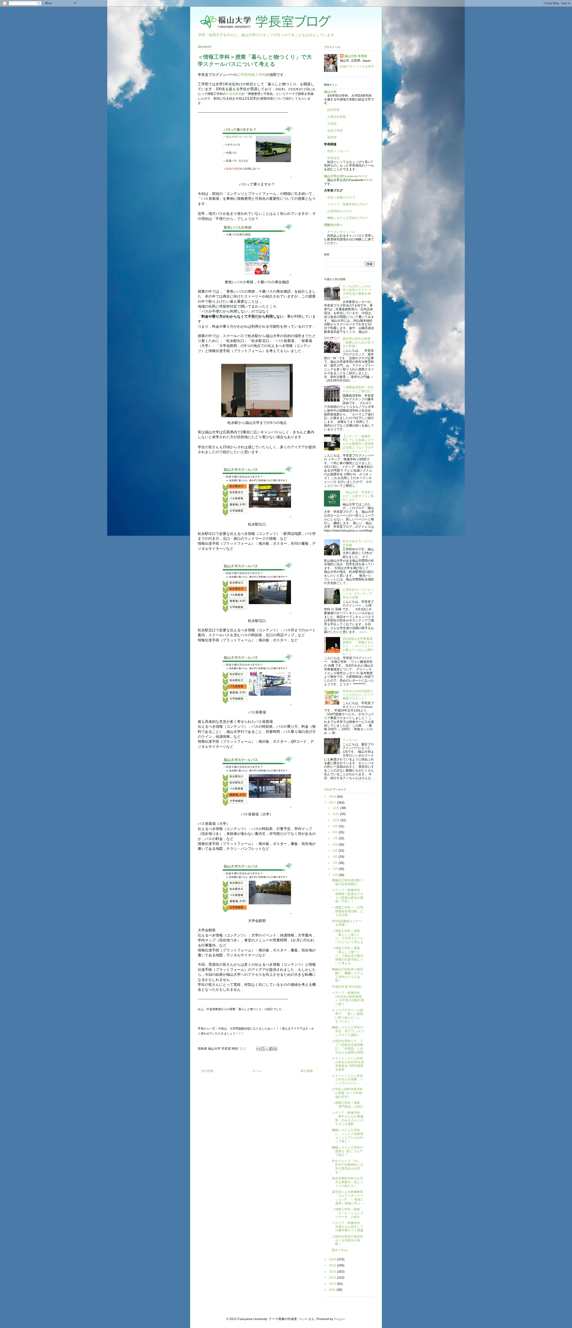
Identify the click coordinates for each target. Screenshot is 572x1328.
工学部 (331, 123)
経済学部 (333, 110)
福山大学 (330, 92)
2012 (333, 1283)
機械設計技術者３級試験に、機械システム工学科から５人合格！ (347, 974)
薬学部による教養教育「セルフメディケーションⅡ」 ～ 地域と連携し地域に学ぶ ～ (348, 1197)
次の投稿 (207, 1071)
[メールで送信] (258, 1049)
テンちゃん (350, 740)
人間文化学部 (336, 117)
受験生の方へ (333, 225)
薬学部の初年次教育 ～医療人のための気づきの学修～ (358, 342)
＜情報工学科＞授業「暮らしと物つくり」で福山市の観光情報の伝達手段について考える (347, 955)
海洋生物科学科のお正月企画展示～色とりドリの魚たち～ (347, 1182)
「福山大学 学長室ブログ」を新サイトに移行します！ (358, 496)
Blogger (339, 1319)
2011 (332, 1289)
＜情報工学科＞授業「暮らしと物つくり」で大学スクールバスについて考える (347, 936)
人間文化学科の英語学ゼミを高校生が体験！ (347, 1240)
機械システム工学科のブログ (346, 218)
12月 (336, 808)
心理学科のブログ (338, 211)
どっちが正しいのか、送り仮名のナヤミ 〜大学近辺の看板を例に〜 (358, 291)
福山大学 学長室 (355, 56)
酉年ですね (339, 1250)
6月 (336, 844)
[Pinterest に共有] (275, 1049)
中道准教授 (234, 94)
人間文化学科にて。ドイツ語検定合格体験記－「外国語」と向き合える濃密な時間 (347, 1046)
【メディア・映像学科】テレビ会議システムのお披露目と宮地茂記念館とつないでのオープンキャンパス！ (358, 443)
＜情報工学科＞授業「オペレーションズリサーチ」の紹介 (347, 1213)
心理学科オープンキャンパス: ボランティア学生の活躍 (358, 593)
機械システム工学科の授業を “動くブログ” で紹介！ (347, 1151)
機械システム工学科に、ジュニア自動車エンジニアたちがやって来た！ (347, 1135)
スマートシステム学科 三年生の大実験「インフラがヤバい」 (349, 1079)
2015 (333, 1265)
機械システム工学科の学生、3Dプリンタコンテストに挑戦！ (348, 1031)
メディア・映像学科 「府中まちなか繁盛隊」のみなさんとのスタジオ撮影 (347, 1118)
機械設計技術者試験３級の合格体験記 (347, 882)
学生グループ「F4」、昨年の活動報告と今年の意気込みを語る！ (348, 1166)
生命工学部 (335, 130)
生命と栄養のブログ (339, 197)
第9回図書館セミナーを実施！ (347, 923)
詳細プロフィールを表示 (357, 66)
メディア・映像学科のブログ (346, 204)
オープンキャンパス (339, 231)
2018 (333, 796)
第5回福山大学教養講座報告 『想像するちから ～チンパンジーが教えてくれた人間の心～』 (358, 646)
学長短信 (332, 158)
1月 (336, 875)
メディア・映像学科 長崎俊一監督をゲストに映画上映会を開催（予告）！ (347, 895)
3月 (336, 863)
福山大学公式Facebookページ (345, 176)
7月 (336, 838)
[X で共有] (267, 1049)
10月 (336, 820)
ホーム (257, 1071)
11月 (336, 814)
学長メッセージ (336, 151)
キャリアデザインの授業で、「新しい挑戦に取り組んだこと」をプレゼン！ (347, 1015)
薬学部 (331, 137)
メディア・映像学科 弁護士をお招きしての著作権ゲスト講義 (347, 1226)
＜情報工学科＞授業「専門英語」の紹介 (347, 1104)
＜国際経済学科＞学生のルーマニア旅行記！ (358, 389)
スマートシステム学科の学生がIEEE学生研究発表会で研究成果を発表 (348, 1064)
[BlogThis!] (262, 1049)
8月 (336, 832)
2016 (333, 1259)
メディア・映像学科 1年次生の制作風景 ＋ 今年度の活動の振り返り (348, 998)
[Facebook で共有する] (271, 1049)
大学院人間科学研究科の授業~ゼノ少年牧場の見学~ (347, 1093)
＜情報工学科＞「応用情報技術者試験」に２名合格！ (347, 911)
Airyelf (303, 1319)
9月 (336, 826)
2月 (336, 869)
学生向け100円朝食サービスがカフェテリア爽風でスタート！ (358, 694)
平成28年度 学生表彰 (346, 986)
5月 (336, 850)
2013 (333, 1277)
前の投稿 (306, 1071)
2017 (333, 802)
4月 (336, 856)
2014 (333, 1271)
